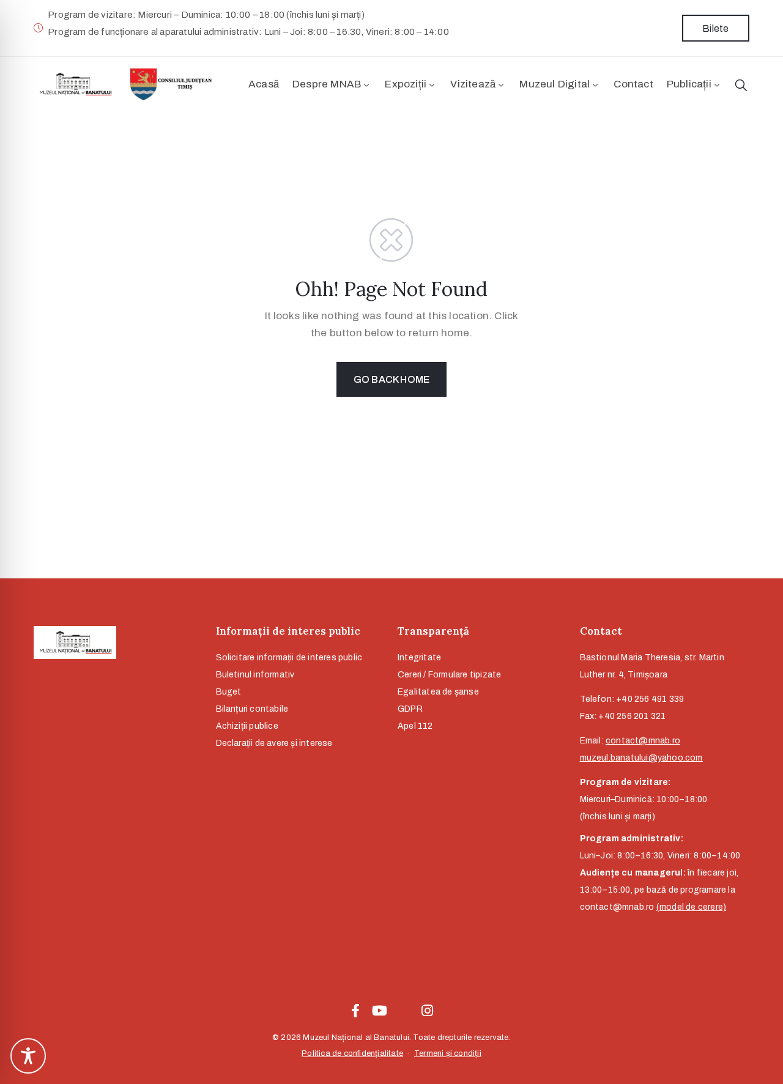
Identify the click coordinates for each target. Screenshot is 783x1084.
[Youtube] (379, 1011)
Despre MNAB (326, 84)
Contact (633, 84)
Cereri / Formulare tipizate (449, 674)
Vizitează (472, 84)
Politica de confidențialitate (352, 1053)
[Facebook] (355, 1011)
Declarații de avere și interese (274, 743)
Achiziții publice (247, 726)
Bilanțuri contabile (252, 708)
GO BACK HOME (391, 379)
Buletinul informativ (255, 674)
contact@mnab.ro (643, 740)
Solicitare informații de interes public (289, 657)
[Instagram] (428, 1011)
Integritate (419, 657)
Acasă (263, 84)
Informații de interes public (288, 631)
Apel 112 (415, 726)
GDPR (410, 708)
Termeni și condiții (447, 1053)
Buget (229, 691)
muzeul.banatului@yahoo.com (641, 757)
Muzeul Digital (554, 84)
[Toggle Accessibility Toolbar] (28, 1056)
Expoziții (405, 84)
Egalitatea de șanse (438, 691)
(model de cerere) (691, 907)
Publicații (689, 84)
